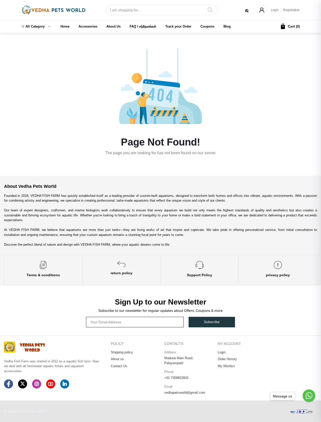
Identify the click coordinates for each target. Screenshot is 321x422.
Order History (227, 359)
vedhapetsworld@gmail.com (184, 392)
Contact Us (119, 366)
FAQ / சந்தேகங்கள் (143, 26)
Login (275, 10)
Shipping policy (122, 352)
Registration (291, 10)
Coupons (207, 26)
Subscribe (212, 322)
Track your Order (178, 26)
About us (117, 359)
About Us (113, 26)
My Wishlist (226, 366)
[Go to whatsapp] (309, 395)
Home (64, 26)
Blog (227, 26)
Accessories (87, 26)
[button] (35, 26)
